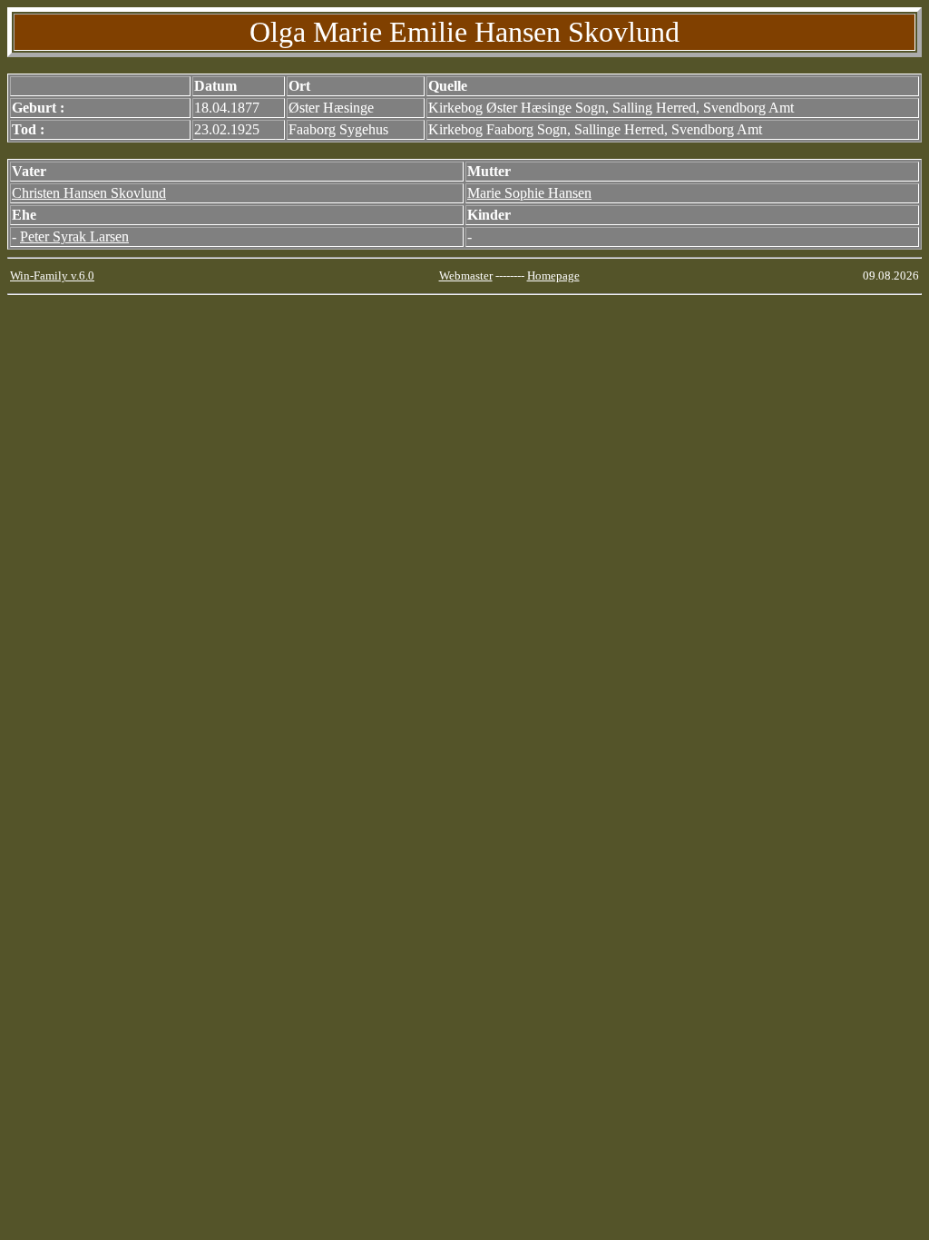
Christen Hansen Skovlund (89, 193)
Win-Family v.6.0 (52, 275)
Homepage (553, 275)
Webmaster (466, 275)
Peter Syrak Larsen (74, 236)
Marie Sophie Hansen (529, 193)
